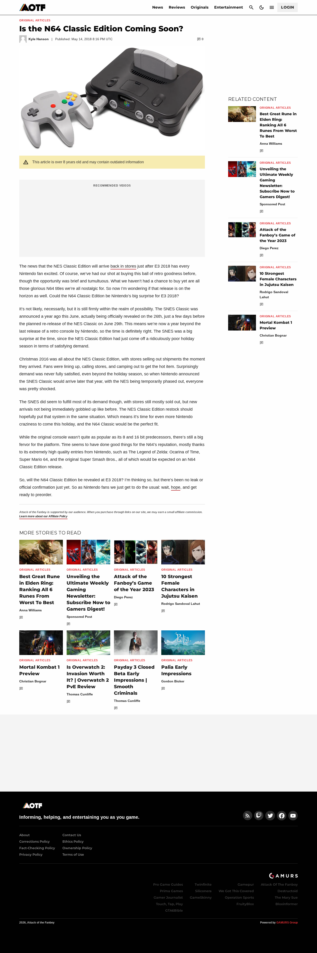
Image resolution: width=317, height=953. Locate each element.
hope (175, 487)
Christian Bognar (32, 681)
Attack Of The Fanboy (279, 884)
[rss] (247, 815)
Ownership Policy (77, 848)
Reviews (177, 7)
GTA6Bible (174, 910)
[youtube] (293, 815)
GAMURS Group (287, 922)
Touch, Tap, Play (169, 904)
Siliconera (203, 891)
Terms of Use (73, 854)
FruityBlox (245, 904)
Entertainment (228, 7)
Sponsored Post (79, 617)
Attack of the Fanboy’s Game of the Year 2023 (134, 583)
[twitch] (258, 815)
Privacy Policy (30, 854)
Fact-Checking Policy (37, 848)
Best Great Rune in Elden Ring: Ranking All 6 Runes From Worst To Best (39, 589)
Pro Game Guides (168, 884)
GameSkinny (201, 897)
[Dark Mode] (261, 7)
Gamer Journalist (168, 897)
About (24, 835)
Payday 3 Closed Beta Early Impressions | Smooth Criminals (134, 680)
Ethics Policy (73, 841)
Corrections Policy (34, 841)
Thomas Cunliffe (80, 694)
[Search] (251, 7)
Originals (200, 7)
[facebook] (281, 815)
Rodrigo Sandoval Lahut (180, 604)
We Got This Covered (236, 891)
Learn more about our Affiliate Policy (43, 516)
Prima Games (171, 891)
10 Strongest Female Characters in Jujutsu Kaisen (278, 279)
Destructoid (288, 891)
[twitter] (270, 815)
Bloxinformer (286, 904)
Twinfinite (203, 884)
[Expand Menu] (271, 7)
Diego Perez (123, 597)
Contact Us (71, 835)
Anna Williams (30, 610)
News (157, 7)
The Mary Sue (286, 897)
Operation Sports (239, 897)
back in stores (123, 266)
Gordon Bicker (172, 681)
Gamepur (246, 884)
